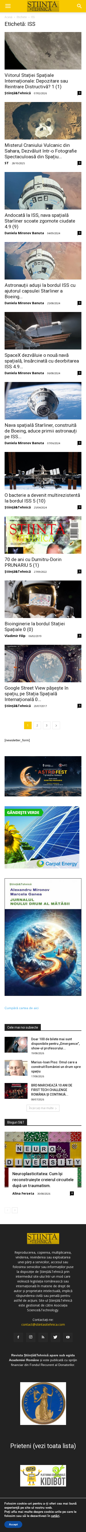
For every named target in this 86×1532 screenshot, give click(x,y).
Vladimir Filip (15, 636)
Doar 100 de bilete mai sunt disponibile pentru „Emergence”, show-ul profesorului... (55, 1043)
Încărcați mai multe (41, 1108)
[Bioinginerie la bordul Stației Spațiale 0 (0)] (43, 599)
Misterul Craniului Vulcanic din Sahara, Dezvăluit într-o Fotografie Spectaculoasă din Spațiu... (41, 150)
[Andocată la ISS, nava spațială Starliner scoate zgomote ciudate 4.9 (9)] (43, 191)
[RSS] (43, 1337)
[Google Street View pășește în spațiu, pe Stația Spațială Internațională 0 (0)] (43, 663)
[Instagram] (30, 1337)
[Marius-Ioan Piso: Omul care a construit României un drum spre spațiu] (16, 1068)
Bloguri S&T (15, 1122)
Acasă (8, 17)
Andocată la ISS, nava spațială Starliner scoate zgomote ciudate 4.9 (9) (40, 220)
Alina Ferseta (23, 1193)
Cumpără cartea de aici (22, 1008)
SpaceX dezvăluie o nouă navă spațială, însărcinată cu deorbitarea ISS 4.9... (42, 360)
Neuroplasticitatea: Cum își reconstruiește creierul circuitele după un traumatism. (43, 1179)
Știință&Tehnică (18, 93)
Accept (13, 1524)
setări (55, 1516)
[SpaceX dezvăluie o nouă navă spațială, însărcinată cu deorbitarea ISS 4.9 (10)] (43, 330)
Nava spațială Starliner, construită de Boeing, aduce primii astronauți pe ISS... (41, 430)
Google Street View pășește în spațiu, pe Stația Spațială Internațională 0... (36, 693)
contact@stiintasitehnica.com (43, 1324)
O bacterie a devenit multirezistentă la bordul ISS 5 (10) (42, 498)
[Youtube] (67, 1337)
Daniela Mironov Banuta (24, 233)
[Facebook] (18, 1337)
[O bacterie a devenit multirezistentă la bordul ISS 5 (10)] (43, 470)
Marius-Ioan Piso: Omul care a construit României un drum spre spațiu (56, 1066)
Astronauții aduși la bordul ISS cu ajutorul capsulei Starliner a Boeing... (40, 290)
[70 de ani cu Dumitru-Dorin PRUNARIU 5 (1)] (43, 535)
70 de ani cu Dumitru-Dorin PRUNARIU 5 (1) (33, 562)
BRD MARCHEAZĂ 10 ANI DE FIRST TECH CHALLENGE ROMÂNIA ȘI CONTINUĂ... (51, 1089)
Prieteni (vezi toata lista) (43, 1446)
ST (7, 163)
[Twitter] (55, 1337)
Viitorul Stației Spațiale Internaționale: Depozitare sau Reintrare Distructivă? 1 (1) (36, 81)
